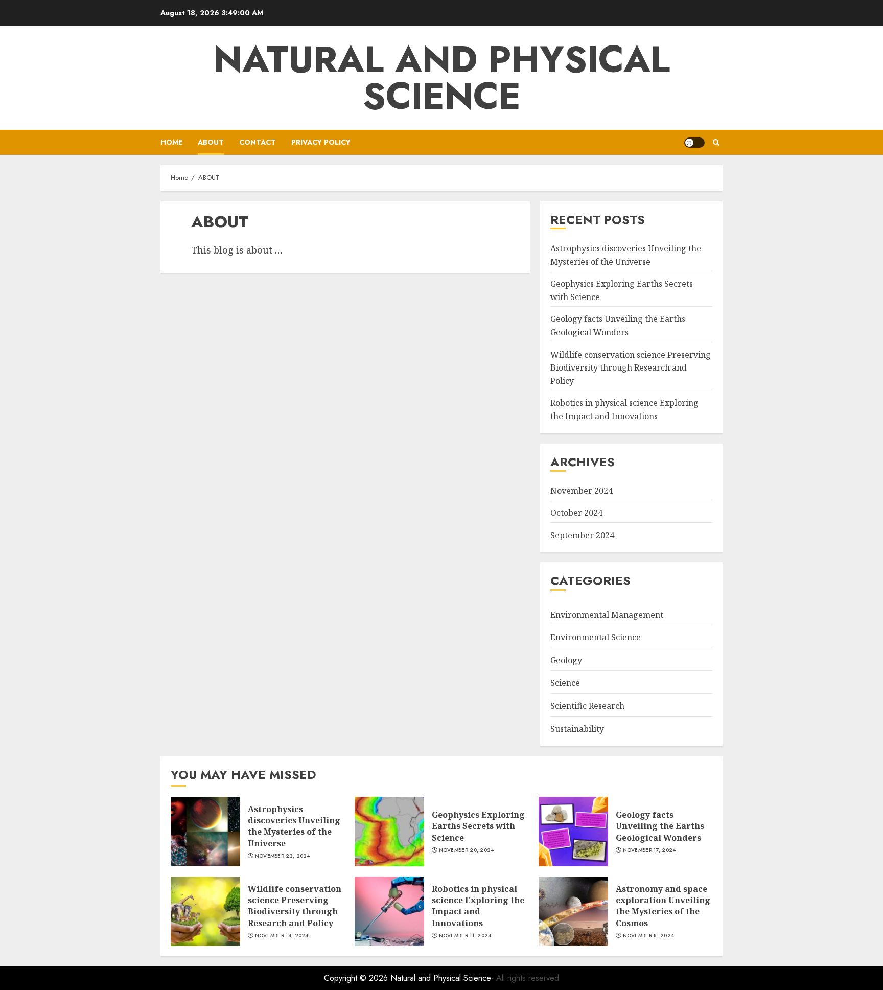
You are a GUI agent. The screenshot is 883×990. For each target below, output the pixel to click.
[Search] (716, 142)
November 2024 (581, 490)
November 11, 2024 (465, 935)
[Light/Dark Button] (694, 142)
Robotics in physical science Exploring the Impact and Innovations (478, 906)
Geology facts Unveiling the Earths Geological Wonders (660, 826)
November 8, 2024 (649, 935)
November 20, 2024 (466, 850)
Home (171, 142)
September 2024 (582, 535)
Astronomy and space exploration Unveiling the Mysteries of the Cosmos (663, 906)
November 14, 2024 (282, 935)
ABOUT (211, 142)
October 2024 (576, 512)
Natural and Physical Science (442, 78)
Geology (566, 660)
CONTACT (257, 142)
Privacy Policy (321, 142)
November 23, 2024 (282, 856)
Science (565, 682)
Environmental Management (606, 614)
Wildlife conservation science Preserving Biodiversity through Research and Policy (630, 367)
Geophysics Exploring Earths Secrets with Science (478, 826)
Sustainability (577, 728)
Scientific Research (587, 705)
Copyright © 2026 (357, 978)
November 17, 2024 (649, 850)
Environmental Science (595, 637)
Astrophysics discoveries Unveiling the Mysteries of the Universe (294, 826)
